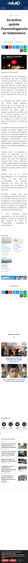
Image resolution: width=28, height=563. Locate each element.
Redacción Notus (9, 42)
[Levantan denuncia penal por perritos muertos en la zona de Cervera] (22, 478)
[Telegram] (25, 47)
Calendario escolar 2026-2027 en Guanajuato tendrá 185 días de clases (8, 469)
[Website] (14, 337)
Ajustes (20, 560)
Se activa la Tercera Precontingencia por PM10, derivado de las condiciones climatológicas (6, 247)
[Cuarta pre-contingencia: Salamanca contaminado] (6, 260)
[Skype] (14, 47)
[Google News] (14, 286)
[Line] (25, 50)
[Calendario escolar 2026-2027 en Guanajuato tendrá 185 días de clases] (22, 468)
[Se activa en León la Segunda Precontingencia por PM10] (18, 240)
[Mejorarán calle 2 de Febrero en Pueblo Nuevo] (22, 462)
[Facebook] (3, 47)
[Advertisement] (14, 315)
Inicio (12, 15)
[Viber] (21, 50)
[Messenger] (17, 47)
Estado (16, 15)
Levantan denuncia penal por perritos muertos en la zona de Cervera (8, 478)
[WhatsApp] (21, 47)
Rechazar (13, 560)
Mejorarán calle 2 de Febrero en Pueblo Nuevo (9, 460)
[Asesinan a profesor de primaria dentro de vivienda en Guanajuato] (22, 446)
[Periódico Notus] (14, 3)
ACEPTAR (5, 560)
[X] (6, 47)
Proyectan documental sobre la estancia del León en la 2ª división (8, 453)
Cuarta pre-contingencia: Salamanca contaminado (5, 266)
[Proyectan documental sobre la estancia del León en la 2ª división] (22, 454)
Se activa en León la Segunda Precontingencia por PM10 (18, 246)
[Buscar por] (26, 8)
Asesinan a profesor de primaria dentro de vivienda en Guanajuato (8, 445)
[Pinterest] (10, 47)
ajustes (3, 557)
